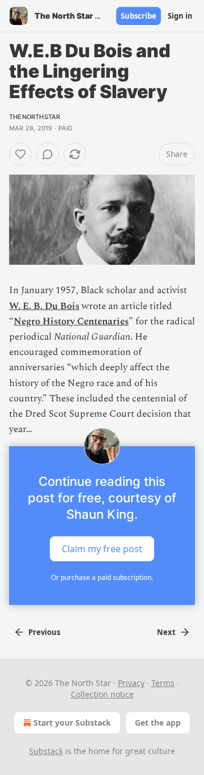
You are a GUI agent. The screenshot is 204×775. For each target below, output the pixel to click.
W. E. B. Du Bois (44, 306)
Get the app (158, 722)
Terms (163, 682)
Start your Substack (72, 722)
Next (166, 632)
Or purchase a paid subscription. (102, 577)
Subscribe (138, 16)
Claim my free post (102, 549)
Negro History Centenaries (71, 321)
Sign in (180, 16)
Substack (46, 751)
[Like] (20, 154)
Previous (44, 632)
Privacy (131, 682)
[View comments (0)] (47, 154)
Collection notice (102, 694)
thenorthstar (34, 117)
